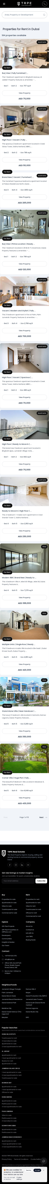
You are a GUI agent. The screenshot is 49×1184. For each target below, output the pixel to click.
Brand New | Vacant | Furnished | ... (18, 177)
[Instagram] (16, 865)
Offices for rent (31, 913)
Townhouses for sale (9, 909)
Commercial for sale (9, 913)
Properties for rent (32, 899)
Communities (7, 939)
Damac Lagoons (32, 1008)
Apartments (42, 42)
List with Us (30, 933)
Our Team (5, 945)
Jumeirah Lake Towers (34, 999)
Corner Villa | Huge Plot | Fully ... (16, 778)
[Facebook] (10, 865)
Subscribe (41, 881)
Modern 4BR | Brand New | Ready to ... (19, 578)
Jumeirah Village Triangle (11, 989)
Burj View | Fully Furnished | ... (15, 73)
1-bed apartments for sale (11, 1072)
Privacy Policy (7, 1159)
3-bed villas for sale (9, 1041)
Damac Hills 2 (31, 989)
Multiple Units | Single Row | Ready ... (18, 644)
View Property (24, 93)
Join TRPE (29, 936)
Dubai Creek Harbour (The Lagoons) (11, 1013)
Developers (6, 935)
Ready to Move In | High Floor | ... (17, 511)
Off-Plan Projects (8, 926)
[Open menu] (4, 4)
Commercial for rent (33, 916)
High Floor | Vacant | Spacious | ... (17, 377)
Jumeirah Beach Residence (12, 999)
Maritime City (6, 1008)
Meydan (5, 1017)
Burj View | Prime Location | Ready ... (18, 244)
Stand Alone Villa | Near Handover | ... (19, 711)
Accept (37, 1170)
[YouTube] (28, 865)
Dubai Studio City (32, 1012)
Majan (28, 992)
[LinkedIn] (22, 865)
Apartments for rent (33, 903)
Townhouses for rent (33, 909)
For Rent (8, 68)
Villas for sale (7, 906)
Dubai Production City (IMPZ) (36, 996)
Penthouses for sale (9, 1104)
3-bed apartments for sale (12, 1107)
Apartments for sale (9, 903)
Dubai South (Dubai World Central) (35, 1004)
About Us (29, 926)
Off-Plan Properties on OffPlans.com (10, 931)
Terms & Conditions (21, 1159)
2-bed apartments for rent (11, 1047)
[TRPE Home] (24, 4)
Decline (28, 1170)
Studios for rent (7, 1061)
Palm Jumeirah (7, 992)
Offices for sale (7, 1092)
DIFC (27, 1017)
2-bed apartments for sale (12, 1147)
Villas (44, 547)
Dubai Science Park (9, 1003)
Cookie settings (19, 1178)
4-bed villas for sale (9, 1121)
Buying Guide (31, 940)
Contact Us (30, 930)
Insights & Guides (8, 942)
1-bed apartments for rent (11, 1058)
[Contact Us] (44, 3)
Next (41, 817)
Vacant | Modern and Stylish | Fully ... (19, 311)
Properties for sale (8, 899)
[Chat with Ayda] (43, 1161)
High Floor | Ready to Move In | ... (17, 444)
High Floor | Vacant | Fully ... (14, 140)
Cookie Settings (36, 1159)
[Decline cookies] (43, 1170)
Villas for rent (30, 906)
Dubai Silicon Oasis (9, 996)
